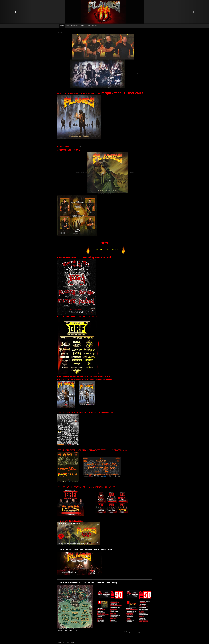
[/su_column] (131, 172)
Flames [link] (60, 520)
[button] (15, 12)
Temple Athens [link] (76, 520)
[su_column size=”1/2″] (80, 172)
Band (67, 25)
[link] (67, 317)
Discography (74, 25)
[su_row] (137, 73)
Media (82, 25)
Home (62, 25)
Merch (88, 25)
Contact (94, 25)
